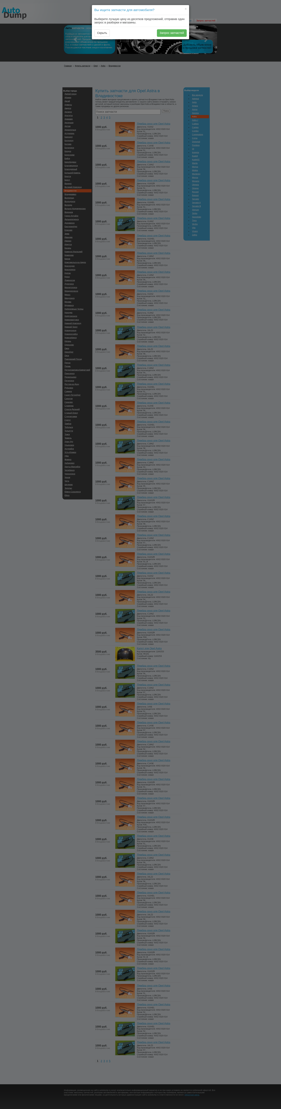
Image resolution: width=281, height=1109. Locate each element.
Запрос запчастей (172, 33)
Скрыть (102, 33)
